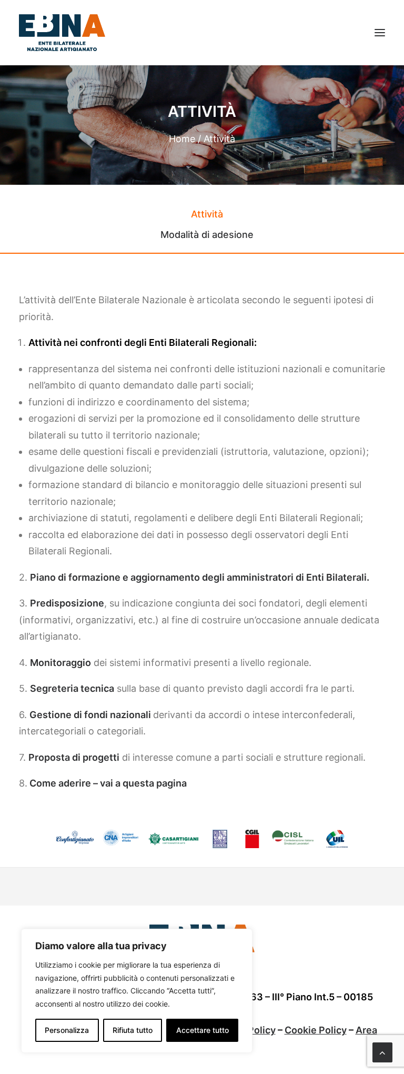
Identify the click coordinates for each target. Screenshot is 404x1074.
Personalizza (67, 1030)
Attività (207, 214)
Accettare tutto (202, 1030)
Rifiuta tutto (133, 1030)
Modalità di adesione (207, 234)
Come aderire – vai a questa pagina (108, 783)
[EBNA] (62, 32)
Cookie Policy (316, 1030)
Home (182, 138)
